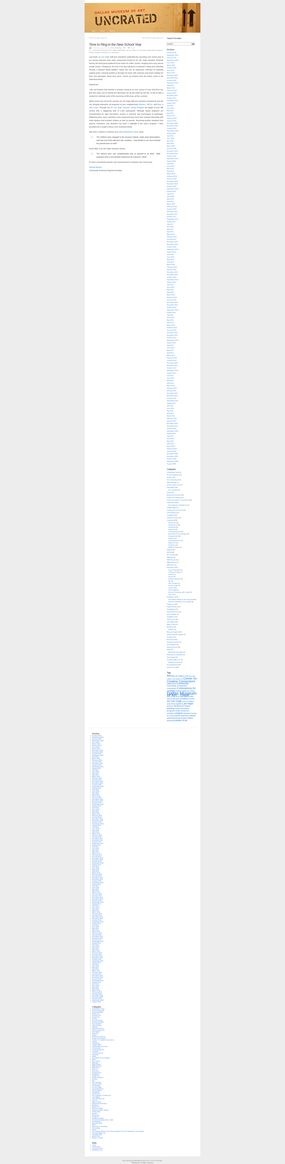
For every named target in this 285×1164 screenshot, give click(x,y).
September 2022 (172, 83)
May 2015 (170, 290)
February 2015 (172, 297)
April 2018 (170, 201)
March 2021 (171, 115)
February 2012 (172, 388)
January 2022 (171, 93)
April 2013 (170, 353)
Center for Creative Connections (178, 500)
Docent (170, 576)
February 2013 (172, 358)
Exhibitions (170, 597)
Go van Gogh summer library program (149, 50)
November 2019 (172, 153)
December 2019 (172, 151)
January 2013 (171, 360)
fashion (192, 699)
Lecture (171, 588)
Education (170, 567)
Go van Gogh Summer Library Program (127, 108)
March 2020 (171, 146)
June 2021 (170, 108)
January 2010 (171, 451)
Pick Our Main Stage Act (98, 38)
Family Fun (170, 604)
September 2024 (172, 60)
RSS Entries (136, 1162)
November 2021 (172, 95)
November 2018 (172, 184)
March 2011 (171, 416)
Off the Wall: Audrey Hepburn (152, 38)
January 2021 (171, 121)
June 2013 (170, 348)
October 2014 (171, 307)
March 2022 (171, 88)
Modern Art (172, 543)
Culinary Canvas (172, 517)
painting (170, 708)
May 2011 (170, 411)
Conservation (171, 512)
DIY (178, 696)
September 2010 (172, 431)
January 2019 (171, 179)
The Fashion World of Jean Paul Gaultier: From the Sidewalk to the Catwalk (118, 1131)
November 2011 (172, 396)
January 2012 (171, 390)
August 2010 (171, 433)
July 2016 (170, 254)
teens (185, 718)
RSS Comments (148, 1162)
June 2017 (170, 226)
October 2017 (171, 216)
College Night (171, 507)
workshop (171, 720)
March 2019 (171, 174)
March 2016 (171, 264)
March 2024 (171, 65)
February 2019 (172, 176)
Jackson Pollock (188, 701)
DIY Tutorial (171, 555)
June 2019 (170, 166)
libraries (142, 104)
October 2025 (171, 52)
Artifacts (171, 629)
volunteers (115, 52)
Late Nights (171, 622)
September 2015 (172, 279)
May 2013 (170, 350)
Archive (169, 477)
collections (171, 683)
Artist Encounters (174, 662)
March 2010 (171, 446)
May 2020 (170, 141)
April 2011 (170, 413)
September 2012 (172, 370)
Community (182, 683)
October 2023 (171, 68)
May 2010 (170, 441)
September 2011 (172, 401)
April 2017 (170, 232)
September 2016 (172, 249)
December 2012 (172, 363)
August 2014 (171, 312)
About (102, 31)
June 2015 (170, 287)
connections (172, 688)
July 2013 (170, 345)
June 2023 (170, 70)
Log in (94, 1145)
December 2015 (172, 272)
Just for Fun (171, 619)
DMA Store (170, 565)
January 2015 (171, 300)
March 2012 (171, 385)
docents (176, 699)
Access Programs (173, 475)
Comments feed (97, 1148)
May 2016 (170, 259)
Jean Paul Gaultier (174, 704)
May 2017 (170, 229)
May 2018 (170, 199)
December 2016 (172, 242)
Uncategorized (172, 665)
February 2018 (172, 206)
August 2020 (171, 133)
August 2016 (171, 252)
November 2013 (172, 335)
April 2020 (170, 143)
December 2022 (172, 75)
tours (190, 718)
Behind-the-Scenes (173, 495)
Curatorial (170, 520)
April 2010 (170, 443)
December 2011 (172, 393)
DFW (168, 552)
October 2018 (171, 186)
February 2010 (172, 448)
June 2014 (170, 317)
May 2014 (170, 320)
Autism (169, 492)
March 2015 (171, 295)
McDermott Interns (182, 706)
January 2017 (171, 239)
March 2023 (171, 73)
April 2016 (170, 262)
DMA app (170, 557)
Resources (170, 639)
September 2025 (172, 55)
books (178, 679)
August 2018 (171, 191)
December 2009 (172, 454)
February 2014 (172, 327)
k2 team (159, 1160)
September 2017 (172, 219)
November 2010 (172, 426)
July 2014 (170, 315)
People (91, 52)
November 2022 (172, 78)
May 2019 (170, 168)
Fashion (171, 538)
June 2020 (170, 138)
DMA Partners (171, 562)
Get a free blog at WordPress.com (133, 1160)
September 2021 (172, 100)
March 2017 (171, 234)
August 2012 (171, 373)
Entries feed (96, 1146)
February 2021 (172, 118)
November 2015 (172, 274)
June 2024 (170, 63)
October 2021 (171, 98)
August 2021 (171, 103)
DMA (184, 695)
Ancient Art (172, 527)
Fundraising (171, 609)
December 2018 (172, 181)
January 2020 (171, 148)
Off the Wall (172, 590)
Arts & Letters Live (173, 485)
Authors (112, 31)
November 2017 (172, 214)
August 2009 (171, 464)
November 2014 (172, 305)
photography (184, 708)
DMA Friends (171, 560)
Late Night (187, 703)
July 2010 (170, 436)
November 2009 (172, 456)
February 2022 (172, 90)
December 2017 (172, 211)
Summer (186, 713)
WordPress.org (97, 1150)
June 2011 (170, 408)
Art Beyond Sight (174, 572)
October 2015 (171, 277)
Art (111, 50)
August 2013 (171, 343)
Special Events (172, 647)
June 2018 (170, 196)
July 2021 (170, 105)
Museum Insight (172, 632)
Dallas (169, 550)
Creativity (170, 515)
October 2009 (171, 459)
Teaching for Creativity (174, 654)
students (179, 713)
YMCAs (149, 104)
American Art (172, 525)
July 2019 (170, 163)
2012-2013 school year (101, 50)
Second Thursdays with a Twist (178, 592)
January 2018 (171, 209)
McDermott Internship (175, 652)
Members (170, 627)
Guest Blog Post (172, 612)
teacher (177, 716)
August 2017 (171, 221)
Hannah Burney (95, 167)
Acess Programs (173, 570)
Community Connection (175, 510)
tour (109, 52)
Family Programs (174, 579)
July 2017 (170, 224)
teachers (185, 715)
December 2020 (172, 123)
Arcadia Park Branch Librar (127, 132)
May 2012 (170, 380)
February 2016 (172, 267)
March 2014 (171, 325)
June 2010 (170, 438)
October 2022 (171, 80)
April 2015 (170, 292)
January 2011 (171, 421)
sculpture (170, 713)
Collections (170, 502)
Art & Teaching (116, 48)
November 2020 (172, 126)
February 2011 (172, 418)
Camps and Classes (173, 497)
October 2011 (171, 398)
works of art (171, 667)
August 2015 (171, 282)
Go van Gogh (131, 50)
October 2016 (171, 247)
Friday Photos (171, 607)
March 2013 (171, 355)
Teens (170, 594)
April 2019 (170, 171)
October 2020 (171, 128)
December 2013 (172, 332)
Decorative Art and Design (177, 534)
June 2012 (170, 378)
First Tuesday (173, 583)
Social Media (171, 644)
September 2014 (172, 310)
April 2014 (170, 322)
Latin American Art (174, 540)
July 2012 (170, 375)
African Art (171, 523)
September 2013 (172, 340)
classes (170, 574)
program (97, 52)
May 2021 (170, 110)
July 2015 (170, 285)
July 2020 (170, 136)
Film (169, 581)
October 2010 (171, 428)
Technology (171, 657)
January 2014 (171, 330)
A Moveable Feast (173, 472)
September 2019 (172, 158)
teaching (104, 52)
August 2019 (171, 161)
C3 (182, 679)
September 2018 (172, 189)
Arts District (170, 487)
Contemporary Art (174, 531)
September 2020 (172, 131)
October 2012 (171, 368)
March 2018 (171, 204)
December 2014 (172, 302)
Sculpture (171, 545)
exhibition (184, 698)
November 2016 (172, 244)
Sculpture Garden (173, 642)
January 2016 (171, 269)
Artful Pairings (171, 482)
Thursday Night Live (173, 660)
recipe (177, 711)
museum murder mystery (175, 634)
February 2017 (172, 237)
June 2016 (170, 257)
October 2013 (171, 337)
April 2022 (170, 85)
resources (185, 711)
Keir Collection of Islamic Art (177, 505)
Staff (168, 649)
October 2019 (171, 156)
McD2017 (170, 706)
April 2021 (170, 113)
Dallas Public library (119, 50)
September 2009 (172, 461)
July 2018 (170, 194)
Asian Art (171, 529)
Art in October (173, 490)
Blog (93, 31)
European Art (172, 536)
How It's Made (171, 614)
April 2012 (170, 383)
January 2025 (171, 57)
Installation (170, 617)
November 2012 (172, 365)
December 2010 (172, 423)
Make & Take (171, 624)
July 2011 (170, 406)
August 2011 (171, 403)
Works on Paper (173, 547)
